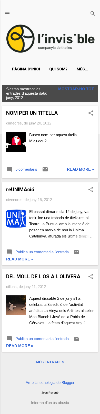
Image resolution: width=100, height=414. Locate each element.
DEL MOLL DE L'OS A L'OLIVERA (43, 276)
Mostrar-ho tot (76, 89)
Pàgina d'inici (26, 69)
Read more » (80, 169)
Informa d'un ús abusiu (50, 402)
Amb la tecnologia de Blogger (50, 382)
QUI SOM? (58, 69)
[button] (91, 113)
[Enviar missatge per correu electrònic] (45, 171)
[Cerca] (93, 14)
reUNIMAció (20, 189)
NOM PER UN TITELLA (32, 113)
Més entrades (50, 362)
